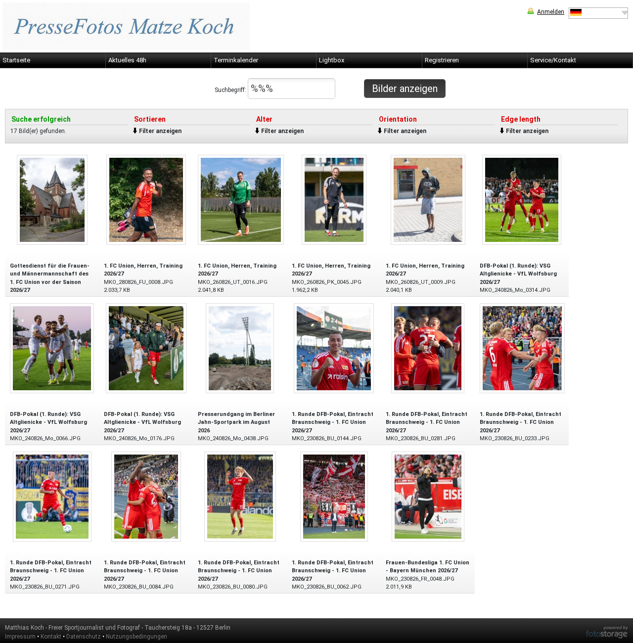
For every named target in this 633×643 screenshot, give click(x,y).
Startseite (16, 60)
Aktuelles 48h (127, 60)
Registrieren (442, 60)
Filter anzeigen (160, 131)
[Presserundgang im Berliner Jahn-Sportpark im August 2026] (240, 347)
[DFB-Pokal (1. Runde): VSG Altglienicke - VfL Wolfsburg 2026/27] (521, 199)
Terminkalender (236, 60)
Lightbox (331, 60)
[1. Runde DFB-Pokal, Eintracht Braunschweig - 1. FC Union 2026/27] (334, 347)
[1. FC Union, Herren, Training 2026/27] (146, 199)
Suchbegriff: (231, 90)
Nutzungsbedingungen (136, 636)
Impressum (20, 636)
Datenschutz (83, 636)
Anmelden (550, 11)
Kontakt (51, 636)
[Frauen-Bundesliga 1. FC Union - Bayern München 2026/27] (428, 496)
